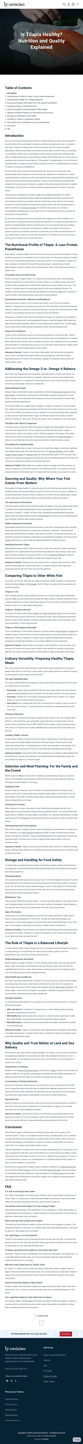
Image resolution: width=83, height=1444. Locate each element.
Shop (74, 324)
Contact (47, 1360)
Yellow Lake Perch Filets (52, 613)
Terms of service (12, 1420)
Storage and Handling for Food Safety (21, 116)
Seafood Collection (29, 208)
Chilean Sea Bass (64, 437)
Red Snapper (32, 584)
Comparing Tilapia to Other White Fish (22, 106)
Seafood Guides (50, 1376)
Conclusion (11, 126)
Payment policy (11, 1399)
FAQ (8, 129)
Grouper (72, 631)
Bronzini (26, 818)
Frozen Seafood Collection (31, 833)
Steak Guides (49, 1381)
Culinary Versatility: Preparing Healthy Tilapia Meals (27, 109)
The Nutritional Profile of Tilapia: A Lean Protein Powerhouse (30, 96)
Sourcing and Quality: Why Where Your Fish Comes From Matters (32, 103)
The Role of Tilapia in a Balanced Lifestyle (23, 119)
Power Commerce (50, 1436)
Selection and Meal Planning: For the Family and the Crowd (30, 113)
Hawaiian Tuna (31, 455)
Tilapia (60, 292)
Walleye (21, 584)
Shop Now (65, 1334)
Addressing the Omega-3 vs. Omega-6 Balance (25, 100)
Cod (16, 584)
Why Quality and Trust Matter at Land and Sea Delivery (28, 122)
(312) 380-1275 (21, 1369)
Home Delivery (44, 516)
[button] (64, 4)
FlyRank (45, 1439)
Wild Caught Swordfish (64, 987)
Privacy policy (11, 1404)
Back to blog (43, 1316)
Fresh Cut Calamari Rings (28, 1070)
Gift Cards (48, 1371)
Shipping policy (11, 1415)
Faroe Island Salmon (61, 392)
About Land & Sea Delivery (55, 1355)
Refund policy (11, 1410)
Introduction (12, 93)
